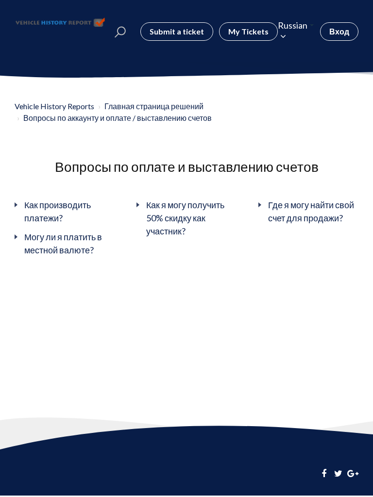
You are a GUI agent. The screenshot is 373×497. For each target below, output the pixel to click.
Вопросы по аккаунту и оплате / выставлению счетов (117, 117)
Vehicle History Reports (54, 106)
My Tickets (248, 31)
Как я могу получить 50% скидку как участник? (185, 217)
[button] (120, 31)
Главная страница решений (153, 106)
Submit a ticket (177, 31)
